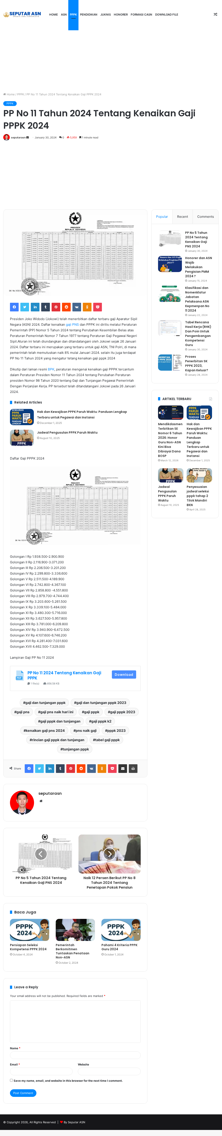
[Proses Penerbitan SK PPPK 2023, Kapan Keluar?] (170, 362)
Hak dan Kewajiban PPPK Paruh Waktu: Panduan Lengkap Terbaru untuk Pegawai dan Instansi (199, 440)
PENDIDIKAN (88, 14)
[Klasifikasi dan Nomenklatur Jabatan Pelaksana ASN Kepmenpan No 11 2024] (170, 294)
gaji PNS (72, 324)
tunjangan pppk (76, 749)
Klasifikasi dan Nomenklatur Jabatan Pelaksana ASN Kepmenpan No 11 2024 (197, 299)
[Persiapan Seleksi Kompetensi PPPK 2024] (29, 930)
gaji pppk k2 (101, 721)
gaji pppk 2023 (122, 712)
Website (83, 1064)
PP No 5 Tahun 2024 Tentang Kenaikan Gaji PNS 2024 (196, 239)
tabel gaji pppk (107, 740)
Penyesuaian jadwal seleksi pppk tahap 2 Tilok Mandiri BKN (198, 496)
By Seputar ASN (74, 1122)
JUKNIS (105, 14)
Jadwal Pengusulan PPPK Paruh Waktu (67, 432)
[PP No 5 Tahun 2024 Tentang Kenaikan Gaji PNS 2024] (170, 239)
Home (53, 14)
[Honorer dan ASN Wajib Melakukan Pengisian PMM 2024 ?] (170, 264)
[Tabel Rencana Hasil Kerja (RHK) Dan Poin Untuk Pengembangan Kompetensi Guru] (170, 328)
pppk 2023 (116, 730)
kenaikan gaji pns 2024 (45, 730)
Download (124, 674)
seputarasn (18, 137)
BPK (51, 369)
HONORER (121, 14)
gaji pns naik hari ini (56, 712)
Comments (205, 217)
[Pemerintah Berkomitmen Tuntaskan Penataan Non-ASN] (75, 930)
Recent (182, 217)
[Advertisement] (111, 55)
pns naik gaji (86, 730)
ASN (64, 14)
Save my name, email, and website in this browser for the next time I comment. (68, 1080)
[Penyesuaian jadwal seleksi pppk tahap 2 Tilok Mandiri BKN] (199, 475)
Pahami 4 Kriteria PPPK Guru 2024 (119, 947)
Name (15, 1048)
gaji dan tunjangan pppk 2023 (101, 702)
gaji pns (22, 712)
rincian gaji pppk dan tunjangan (58, 740)
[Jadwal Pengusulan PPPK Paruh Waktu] (22, 438)
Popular (162, 217)
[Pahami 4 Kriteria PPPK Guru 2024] (121, 930)
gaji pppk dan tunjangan (60, 721)
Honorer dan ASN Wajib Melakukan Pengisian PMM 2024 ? (198, 267)
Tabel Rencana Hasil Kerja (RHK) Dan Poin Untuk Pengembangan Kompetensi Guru (198, 333)
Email (15, 1064)
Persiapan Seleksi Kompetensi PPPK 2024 (28, 947)
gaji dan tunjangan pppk (45, 702)
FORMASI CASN (141, 14)
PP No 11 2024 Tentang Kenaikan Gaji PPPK (64, 675)
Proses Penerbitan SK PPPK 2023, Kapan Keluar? (196, 363)
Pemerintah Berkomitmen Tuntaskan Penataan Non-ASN (72, 951)
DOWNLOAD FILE (166, 14)
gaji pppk (91, 712)
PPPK (73, 14)
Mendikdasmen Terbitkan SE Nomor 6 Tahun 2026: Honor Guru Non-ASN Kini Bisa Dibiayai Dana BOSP (170, 440)
